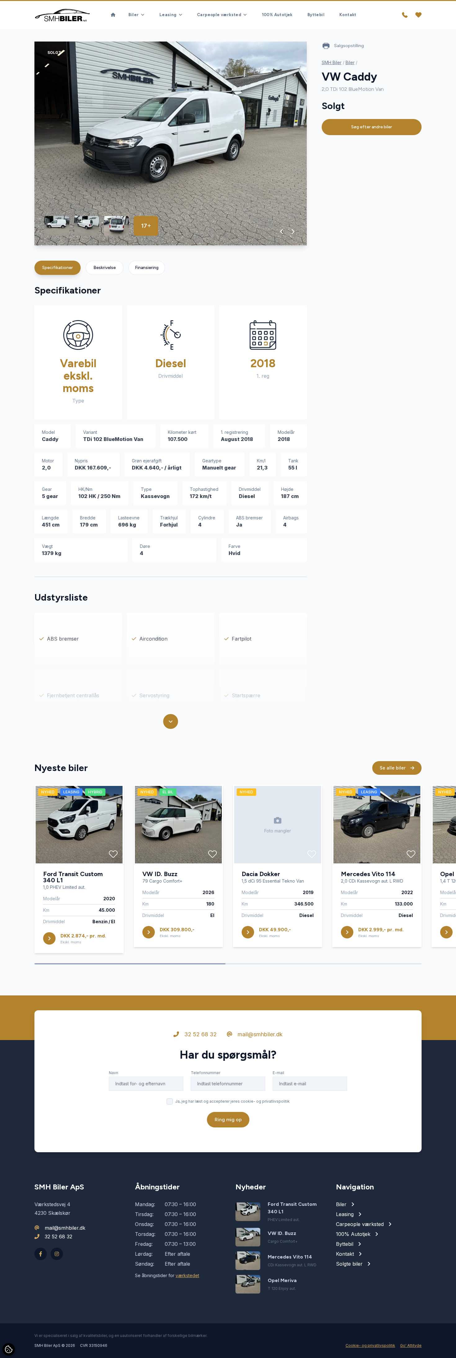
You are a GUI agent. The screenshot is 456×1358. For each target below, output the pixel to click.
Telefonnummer (205, 1072)
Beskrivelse (104, 267)
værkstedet (187, 1275)
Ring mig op (228, 1119)
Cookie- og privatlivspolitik (370, 1345)
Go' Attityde (411, 1345)
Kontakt (347, 14)
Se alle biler (393, 767)
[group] (170, 144)
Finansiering (147, 267)
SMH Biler (332, 62)
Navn (113, 1072)
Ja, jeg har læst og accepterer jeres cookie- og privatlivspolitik (232, 1101)
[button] (282, 231)
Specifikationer (57, 267)
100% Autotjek (277, 14)
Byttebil (315, 14)
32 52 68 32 (200, 1034)
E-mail (278, 1072)
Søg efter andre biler (371, 127)
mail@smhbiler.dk (259, 1034)
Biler (350, 62)
